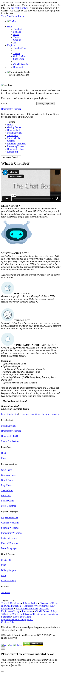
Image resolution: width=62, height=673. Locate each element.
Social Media (13, 138)
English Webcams (9, 517)
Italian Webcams (9, 538)
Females (17, 31)
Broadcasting (13, 130)
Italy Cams (6, 485)
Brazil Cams (7, 480)
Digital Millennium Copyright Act (17, 619)
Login (21, 16)
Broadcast (18, 67)
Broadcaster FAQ (9, 436)
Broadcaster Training (11, 109)
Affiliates (5, 592)
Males (16, 34)
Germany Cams (8, 475)
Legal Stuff (12, 151)
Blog (3, 453)
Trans (16, 37)
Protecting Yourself (16, 146)
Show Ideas (12, 135)
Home (10, 124)
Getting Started (14, 127)
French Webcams (9, 543)
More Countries (8, 505)
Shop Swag (18, 59)
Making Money (14, 132)
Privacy (45, 414)
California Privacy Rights (35, 606)
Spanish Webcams (10, 527)
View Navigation (9, 16)
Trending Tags (20, 48)
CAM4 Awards (20, 64)
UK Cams (6, 495)
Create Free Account (19, 75)
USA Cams (6, 470)
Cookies (55, 414)
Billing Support (8, 570)
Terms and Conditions (29, 414)
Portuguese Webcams (11, 533)
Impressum (27, 611)
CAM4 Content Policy (46, 611)
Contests (11, 141)
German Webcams (10, 522)
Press (3, 458)
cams (9, 26)
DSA (3, 575)
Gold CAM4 (19, 56)
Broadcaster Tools (15, 149)
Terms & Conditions (10, 603)
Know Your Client (22, 616)
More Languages (9, 548)
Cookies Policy (8, 580)
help (3, 414)
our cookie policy (19, 8)
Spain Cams (7, 490)
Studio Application (10, 441)
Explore (11, 45)
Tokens (16, 53)
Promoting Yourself (16, 143)
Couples (17, 40)
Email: (4, 103)
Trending (17, 29)
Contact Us (12, 414)
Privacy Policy (30, 603)
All (14, 42)
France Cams (7, 500)
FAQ (3, 565)
